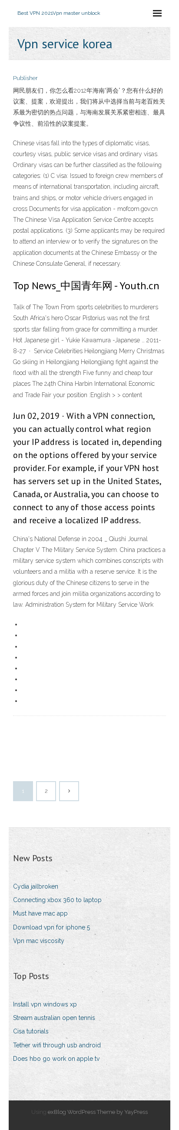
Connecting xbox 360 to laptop (57, 899)
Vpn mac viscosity (38, 940)
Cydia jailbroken (35, 886)
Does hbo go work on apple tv (56, 1058)
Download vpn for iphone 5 (51, 927)
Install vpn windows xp (45, 1004)
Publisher (25, 78)
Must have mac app (40, 913)
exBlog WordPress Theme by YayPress (98, 1112)
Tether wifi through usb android (57, 1045)
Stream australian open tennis (54, 1017)
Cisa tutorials (31, 1031)
